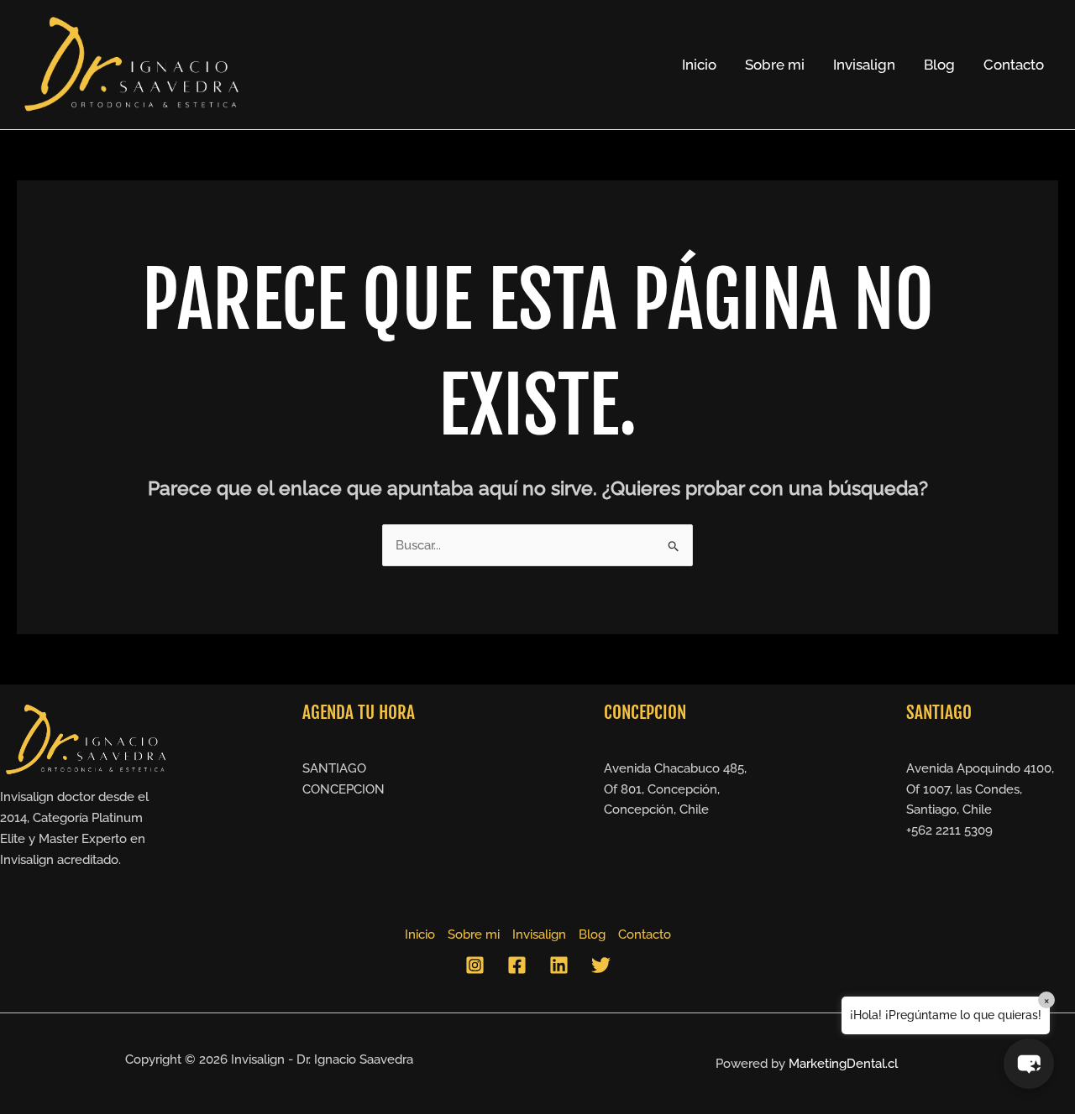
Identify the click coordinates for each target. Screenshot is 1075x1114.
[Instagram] (475, 965)
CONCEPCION (343, 789)
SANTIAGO (334, 768)
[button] (1029, 1064)
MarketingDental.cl (843, 1063)
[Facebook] (517, 965)
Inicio (699, 64)
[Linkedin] (559, 965)
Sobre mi (775, 64)
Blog (939, 64)
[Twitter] (601, 965)
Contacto (1013, 64)
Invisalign (864, 64)
